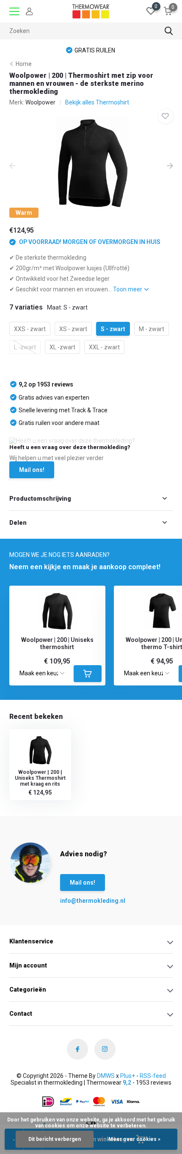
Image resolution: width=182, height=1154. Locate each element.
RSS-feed (153, 1075)
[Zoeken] (169, 31)
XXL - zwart (104, 347)
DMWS (106, 1075)
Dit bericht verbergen (54, 1139)
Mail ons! (31, 469)
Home (24, 63)
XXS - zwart (30, 329)
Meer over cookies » (134, 1139)
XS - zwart (73, 329)
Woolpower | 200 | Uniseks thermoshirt (57, 643)
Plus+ (127, 1075)
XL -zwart (62, 347)
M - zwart (151, 329)
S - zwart (113, 329)
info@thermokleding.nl (77, 900)
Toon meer (128, 289)
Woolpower (40, 102)
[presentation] (12, 166)
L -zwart (25, 347)
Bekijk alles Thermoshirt (97, 102)
